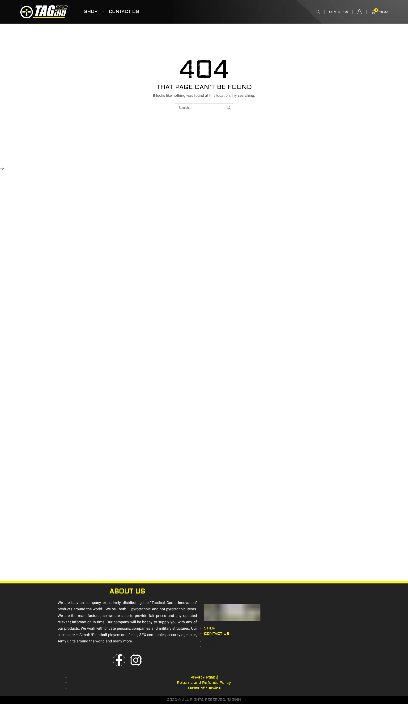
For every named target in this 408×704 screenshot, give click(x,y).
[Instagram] (136, 660)
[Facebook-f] (119, 660)
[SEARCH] (228, 107)
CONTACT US (124, 11)
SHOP (91, 11)
